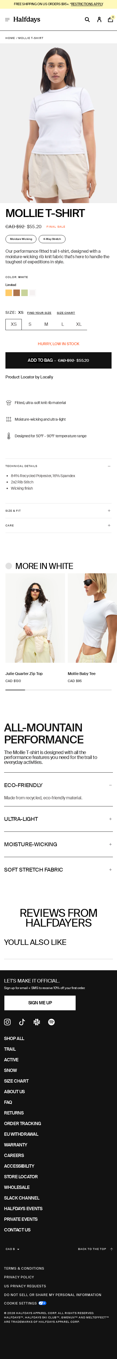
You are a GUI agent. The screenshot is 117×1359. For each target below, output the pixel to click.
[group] (35, 628)
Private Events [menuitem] (21, 1219)
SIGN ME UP (40, 1003)
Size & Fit (13, 511)
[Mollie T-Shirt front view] (53, 123)
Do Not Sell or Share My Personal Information (52, 1295)
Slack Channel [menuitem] (21, 1198)
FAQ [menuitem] (8, 1102)
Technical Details (21, 466)
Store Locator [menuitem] (21, 1177)
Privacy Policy (19, 1277)
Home (10, 38)
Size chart (66, 313)
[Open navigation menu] (7, 19)
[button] (58, 785)
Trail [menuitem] (10, 1049)
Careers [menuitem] (14, 1155)
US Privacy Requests (25, 1286)
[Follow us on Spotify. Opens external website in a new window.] (51, 1024)
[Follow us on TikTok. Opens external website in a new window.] (22, 1024)
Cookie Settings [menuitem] (20, 1302)
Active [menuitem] (11, 1060)
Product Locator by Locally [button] (29, 377)
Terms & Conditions (24, 1268)
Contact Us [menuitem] (17, 1230)
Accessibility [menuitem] (19, 1166)
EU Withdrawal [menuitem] (21, 1134)
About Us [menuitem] (14, 1092)
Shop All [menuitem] (14, 1038)
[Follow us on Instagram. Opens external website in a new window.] (7, 1024)
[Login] (99, 19)
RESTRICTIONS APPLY (86, 4)
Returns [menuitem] (13, 1113)
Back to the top (92, 1249)
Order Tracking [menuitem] (22, 1123)
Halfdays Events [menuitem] (23, 1209)
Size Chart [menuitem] (16, 1081)
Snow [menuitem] (10, 1070)
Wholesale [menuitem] (17, 1187)
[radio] (8, 293)
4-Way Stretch (52, 239)
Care (9, 525)
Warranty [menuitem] (15, 1145)
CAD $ (10, 1249)
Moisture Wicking (21, 239)
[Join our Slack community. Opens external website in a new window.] (36, 1024)
